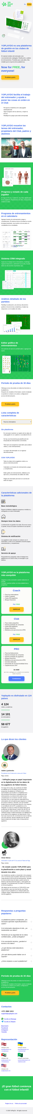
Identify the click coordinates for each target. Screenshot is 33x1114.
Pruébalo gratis (10, 77)
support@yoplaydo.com (9, 1013)
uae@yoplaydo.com (5, 1060)
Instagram (4, 1030)
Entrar (29, 4)
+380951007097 (21, 1051)
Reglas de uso (9, 1103)
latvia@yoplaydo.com (6, 1049)
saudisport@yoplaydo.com (24, 1060)
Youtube (4, 1032)
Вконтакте (4, 1026)
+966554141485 (21, 1061)
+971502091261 (5, 1061)
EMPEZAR (16, 609)
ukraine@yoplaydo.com (23, 1049)
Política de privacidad (21, 1103)
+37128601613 (4, 1051)
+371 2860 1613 (7, 1011)
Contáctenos (16, 678)
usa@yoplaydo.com (5, 1070)
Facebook (4, 1028)
